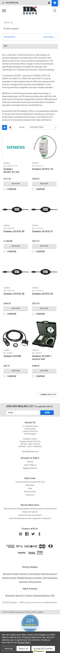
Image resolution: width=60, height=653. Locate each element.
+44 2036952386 (11, 3)
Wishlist (30, 462)
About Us (19, 595)
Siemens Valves (9, 578)
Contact (28, 595)
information (30, 485)
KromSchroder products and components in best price (30, 518)
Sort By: (22, 127)
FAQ (53, 595)
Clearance (23, 582)
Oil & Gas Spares (50, 578)
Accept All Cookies (43, 648)
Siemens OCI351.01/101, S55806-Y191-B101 (13, 172)
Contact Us (30, 495)
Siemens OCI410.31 (42, 231)
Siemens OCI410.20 (42, 293)
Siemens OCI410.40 (13, 231)
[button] (30, 37)
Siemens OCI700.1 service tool (42, 357)
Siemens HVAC (30, 492)
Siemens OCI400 (12, 356)
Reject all (23, 648)
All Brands (9, 595)
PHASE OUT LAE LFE (30, 512)
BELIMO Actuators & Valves (29, 578)
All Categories (35, 582)
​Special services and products (30, 515)
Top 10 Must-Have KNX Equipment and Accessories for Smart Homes (30, 509)
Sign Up (33, 465)
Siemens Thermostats (30, 574)
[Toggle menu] (4, 11)
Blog (30, 488)
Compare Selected (48, 395)
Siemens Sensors (49, 574)
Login (26, 465)
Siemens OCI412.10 (42, 169)
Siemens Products (11, 574)
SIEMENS (6, 163)
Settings (8, 648)
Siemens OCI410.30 (13, 293)
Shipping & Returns (30, 468)
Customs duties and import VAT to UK (30, 482)
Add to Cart (16, 183)
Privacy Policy (24, 642)
